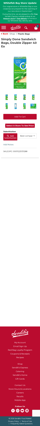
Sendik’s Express (20, 367)
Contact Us (20, 385)
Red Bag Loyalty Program (20, 350)
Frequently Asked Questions (21, 424)
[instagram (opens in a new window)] (17, 411)
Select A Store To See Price (20, 126)
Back (5, 34)
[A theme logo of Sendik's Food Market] (16, 27)
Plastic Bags (24, 34)
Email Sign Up (20, 346)
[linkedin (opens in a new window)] (27, 411)
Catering (20, 371)
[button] (6, 97)
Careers (20, 393)
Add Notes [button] (8, 144)
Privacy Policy (13, 421)
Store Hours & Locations (20, 389)
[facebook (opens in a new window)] (13, 411)
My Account (20, 342)
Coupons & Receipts (20, 354)
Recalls (20, 396)
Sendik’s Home (20, 375)
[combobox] (27, 135)
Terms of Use (27, 421)
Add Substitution (10, 137)
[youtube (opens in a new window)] (22, 411)
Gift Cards (20, 379)
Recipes (20, 357)
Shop (12, 34)
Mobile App (20, 400)
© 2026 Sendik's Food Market (20, 419)
